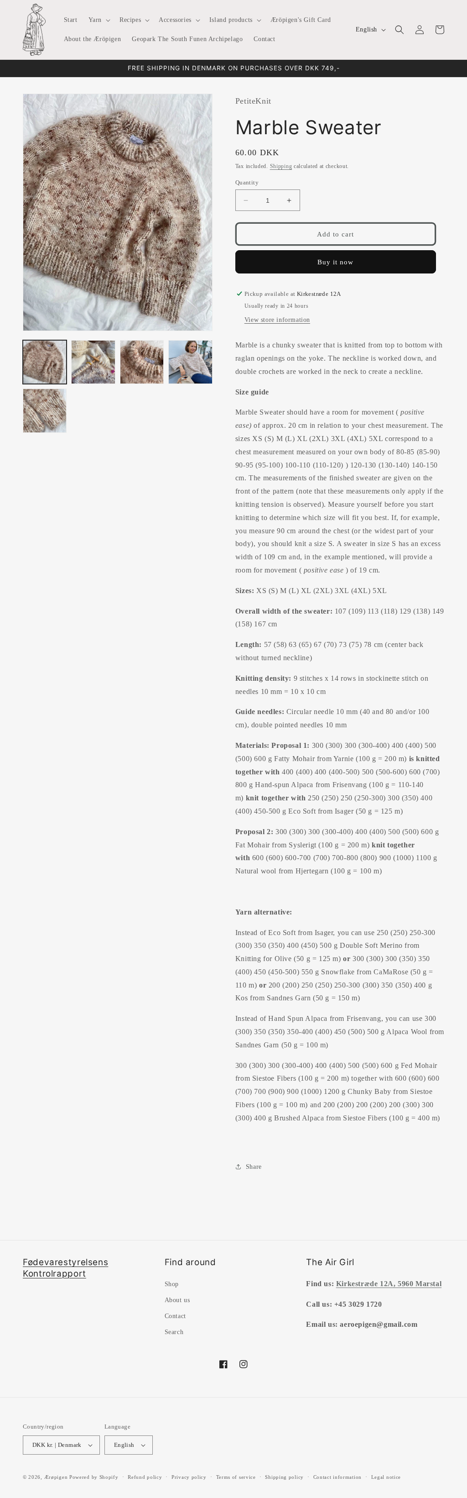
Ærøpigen (56, 1477)
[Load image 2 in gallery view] (93, 362)
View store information (277, 319)
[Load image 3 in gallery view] (142, 362)
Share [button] (254, 1166)
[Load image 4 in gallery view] (190, 362)
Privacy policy (189, 1477)
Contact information (337, 1477)
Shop (172, 1284)
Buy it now (335, 262)
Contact (175, 1316)
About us (177, 1300)
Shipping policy (284, 1477)
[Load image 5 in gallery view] (45, 410)
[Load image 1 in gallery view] (45, 362)
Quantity (247, 182)
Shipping (281, 166)
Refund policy (145, 1477)
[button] (98, 20)
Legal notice (386, 1477)
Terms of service (236, 1477)
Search (174, 1332)
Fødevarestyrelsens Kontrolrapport (65, 1267)
